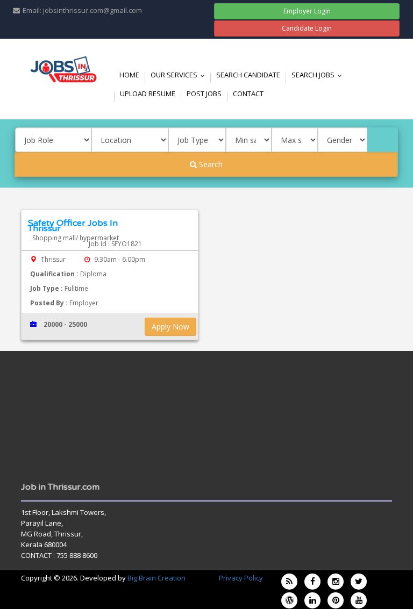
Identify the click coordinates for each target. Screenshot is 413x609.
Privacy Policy (241, 578)
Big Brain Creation (156, 578)
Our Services (180, 75)
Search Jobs (319, 75)
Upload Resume (147, 93)
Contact (248, 93)
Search (210, 164)
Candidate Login (307, 28)
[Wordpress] (289, 600)
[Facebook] (312, 582)
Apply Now (170, 326)
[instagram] (335, 582)
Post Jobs (204, 93)
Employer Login (307, 11)
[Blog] (289, 582)
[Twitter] (359, 582)
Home (129, 75)
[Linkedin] (312, 600)
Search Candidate (248, 75)
